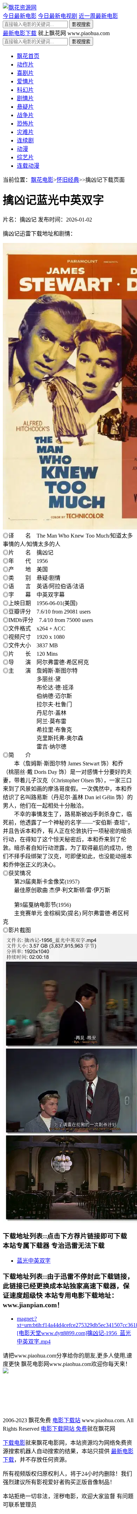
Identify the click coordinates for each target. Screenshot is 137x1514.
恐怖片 (25, 124)
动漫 (22, 149)
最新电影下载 (20, 33)
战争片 (25, 115)
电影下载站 (66, 1420)
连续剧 (25, 140)
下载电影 (14, 1443)
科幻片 (25, 90)
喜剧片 (25, 73)
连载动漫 (28, 166)
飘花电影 (42, 180)
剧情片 (25, 98)
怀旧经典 (68, 180)
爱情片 (25, 81)
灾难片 (25, 132)
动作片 (25, 65)
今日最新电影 (20, 16)
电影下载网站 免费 (64, 1429)
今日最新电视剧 (57, 16)
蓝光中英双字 (34, 1261)
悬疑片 (25, 107)
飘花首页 (28, 56)
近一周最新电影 (98, 16)
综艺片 (25, 157)
